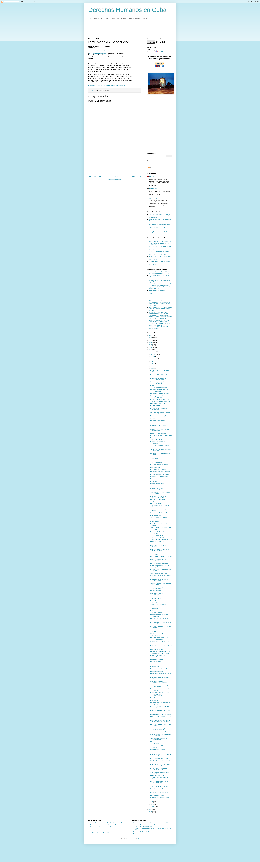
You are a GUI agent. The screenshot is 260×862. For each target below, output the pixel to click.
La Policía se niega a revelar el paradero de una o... (158, 611)
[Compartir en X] (104, 90)
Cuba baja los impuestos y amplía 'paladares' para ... (159, 678)
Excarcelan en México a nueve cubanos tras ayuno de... (158, 496)
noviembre (154, 354)
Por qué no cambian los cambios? (159, 464)
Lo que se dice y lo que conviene (159, 476)
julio (152, 363)
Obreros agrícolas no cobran (158, 486)
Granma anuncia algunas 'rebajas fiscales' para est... (159, 685)
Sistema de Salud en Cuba (157, 199)
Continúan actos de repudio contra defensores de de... (159, 587)
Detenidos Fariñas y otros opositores (160, 714)
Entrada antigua (136, 176)
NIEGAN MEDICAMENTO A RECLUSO (161, 557)
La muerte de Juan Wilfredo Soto (159, 423)
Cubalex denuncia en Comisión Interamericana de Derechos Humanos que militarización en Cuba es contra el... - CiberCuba (160, 303)
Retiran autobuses (155, 481)
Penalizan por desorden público (159, 563)
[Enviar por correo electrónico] (100, 90)
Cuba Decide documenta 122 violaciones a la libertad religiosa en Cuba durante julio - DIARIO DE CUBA (160, 309)
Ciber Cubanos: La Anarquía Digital (160, 513)
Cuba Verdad (153, 176)
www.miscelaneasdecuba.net (97, 53)
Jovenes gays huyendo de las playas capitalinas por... (160, 450)
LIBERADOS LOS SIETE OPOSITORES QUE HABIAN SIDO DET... (160, 505)
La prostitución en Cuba (157, 649)
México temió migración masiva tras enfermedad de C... (160, 457)
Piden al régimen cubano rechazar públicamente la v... (159, 782)
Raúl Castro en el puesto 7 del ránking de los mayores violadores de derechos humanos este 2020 (160, 216)
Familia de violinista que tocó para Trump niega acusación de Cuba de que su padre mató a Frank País (108, 831)
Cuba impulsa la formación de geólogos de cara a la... (158, 738)
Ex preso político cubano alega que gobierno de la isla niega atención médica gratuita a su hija (150, 825)
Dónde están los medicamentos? (142, 834)
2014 (150, 342)
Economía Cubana (154, 188)
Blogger (140, 839)
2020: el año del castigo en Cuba (158, 228)
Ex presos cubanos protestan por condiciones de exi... (159, 619)
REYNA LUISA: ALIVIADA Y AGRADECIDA (157, 542)
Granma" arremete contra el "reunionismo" (158, 489)
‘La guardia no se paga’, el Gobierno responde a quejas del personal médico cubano (160, 224)
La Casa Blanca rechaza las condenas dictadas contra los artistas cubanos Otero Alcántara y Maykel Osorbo (159, 253)
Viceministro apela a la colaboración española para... (160, 493)
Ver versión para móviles (115, 179)
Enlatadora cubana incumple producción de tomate (158, 656)
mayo (152, 368)
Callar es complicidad (156, 591)
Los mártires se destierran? (157, 420)
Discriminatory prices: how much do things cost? (103, 825)
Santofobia (153, 418)
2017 (150, 335)
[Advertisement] (125, 30)
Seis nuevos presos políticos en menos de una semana (159, 382)
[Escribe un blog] (102, 90)
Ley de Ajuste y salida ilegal (158, 416)
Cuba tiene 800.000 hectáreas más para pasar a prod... (160, 765)
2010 (150, 809)
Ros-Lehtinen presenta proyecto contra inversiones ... (159, 638)
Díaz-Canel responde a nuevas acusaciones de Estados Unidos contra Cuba (159, 292)
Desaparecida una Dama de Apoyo (160, 471)
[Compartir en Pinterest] (108, 90)
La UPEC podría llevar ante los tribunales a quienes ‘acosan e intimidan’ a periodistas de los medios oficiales (160, 231)
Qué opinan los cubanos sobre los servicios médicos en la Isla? (150, 823)
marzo (152, 804)
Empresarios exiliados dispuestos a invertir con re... (160, 409)
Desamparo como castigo (157, 795)
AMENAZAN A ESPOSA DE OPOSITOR (157, 553)
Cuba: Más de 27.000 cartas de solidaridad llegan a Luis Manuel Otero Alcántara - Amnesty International (159, 320)
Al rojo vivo (153, 664)
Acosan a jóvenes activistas (158, 604)
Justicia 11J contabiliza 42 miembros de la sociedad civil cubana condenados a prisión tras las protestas (160, 258)
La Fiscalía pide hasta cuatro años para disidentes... (159, 390)
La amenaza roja (155, 467)
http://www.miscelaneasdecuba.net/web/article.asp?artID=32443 (107, 85)
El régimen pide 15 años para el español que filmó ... (159, 375)
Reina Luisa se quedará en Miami (159, 669)
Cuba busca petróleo (156, 515)
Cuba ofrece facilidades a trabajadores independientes (159, 681)
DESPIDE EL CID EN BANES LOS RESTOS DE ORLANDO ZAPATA (160, 785)
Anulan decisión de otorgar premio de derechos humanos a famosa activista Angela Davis (159, 280)
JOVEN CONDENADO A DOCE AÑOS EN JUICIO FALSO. (160, 597)
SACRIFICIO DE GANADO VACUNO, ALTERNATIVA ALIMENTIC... (160, 761)
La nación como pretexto (157, 479)
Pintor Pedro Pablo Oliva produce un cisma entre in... (160, 524)
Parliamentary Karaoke (96, 829)
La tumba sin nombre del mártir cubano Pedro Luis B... (158, 438)
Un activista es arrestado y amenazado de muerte (157, 728)
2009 (150, 812)
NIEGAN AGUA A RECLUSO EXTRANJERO (158, 560)
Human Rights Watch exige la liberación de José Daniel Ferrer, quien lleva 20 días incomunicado (160, 243)
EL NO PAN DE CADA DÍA (157, 406)
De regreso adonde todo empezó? (159, 393)
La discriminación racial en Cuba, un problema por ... (160, 615)
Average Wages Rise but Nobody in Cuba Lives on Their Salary (107, 823)
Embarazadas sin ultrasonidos (158, 469)
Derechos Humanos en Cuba (127, 9)
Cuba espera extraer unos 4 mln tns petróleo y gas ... (160, 630)
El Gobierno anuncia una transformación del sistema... (159, 386)
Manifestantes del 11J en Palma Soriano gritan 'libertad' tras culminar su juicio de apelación (160, 248)
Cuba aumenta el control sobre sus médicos (145, 832)
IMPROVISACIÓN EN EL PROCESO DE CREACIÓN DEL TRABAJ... (160, 652)
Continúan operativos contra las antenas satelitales (159, 594)
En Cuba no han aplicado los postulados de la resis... (158, 378)
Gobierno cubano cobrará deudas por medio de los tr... (160, 583)
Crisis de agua (154, 700)
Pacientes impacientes (156, 671)
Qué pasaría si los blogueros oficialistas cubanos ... (158, 426)
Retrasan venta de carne (157, 483)
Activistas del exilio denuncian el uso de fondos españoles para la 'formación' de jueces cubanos (160, 263)
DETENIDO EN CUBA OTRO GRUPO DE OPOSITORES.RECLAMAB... (160, 721)
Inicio (116, 176)
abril (152, 802)
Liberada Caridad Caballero (158, 433)
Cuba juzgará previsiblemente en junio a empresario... (159, 396)
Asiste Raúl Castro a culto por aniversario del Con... (158, 534)
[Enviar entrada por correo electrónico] (97, 90)
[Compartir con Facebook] (106, 90)
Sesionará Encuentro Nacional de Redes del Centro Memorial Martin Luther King (160, 272)
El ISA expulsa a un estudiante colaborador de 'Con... (158, 769)
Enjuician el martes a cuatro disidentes (161, 435)
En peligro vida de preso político (159, 758)
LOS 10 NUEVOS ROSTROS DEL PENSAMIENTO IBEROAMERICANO (159, 694)
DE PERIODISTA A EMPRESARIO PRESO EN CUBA (159, 549)
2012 (150, 347)
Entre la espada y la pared (157, 531)
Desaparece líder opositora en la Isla (160, 752)
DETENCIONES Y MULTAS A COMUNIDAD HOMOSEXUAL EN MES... (160, 777)
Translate (160, 52)
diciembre (153, 352)
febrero (153, 806)
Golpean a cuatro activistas (157, 749)
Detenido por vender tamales (158, 698)
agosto (153, 361)
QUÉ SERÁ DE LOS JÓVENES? (159, 792)
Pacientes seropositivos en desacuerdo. (157, 442)
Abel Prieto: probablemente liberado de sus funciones (160, 412)
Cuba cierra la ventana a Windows (159, 732)
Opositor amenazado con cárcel (159, 573)
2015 (150, 340)
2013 (150, 345)
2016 (150, 338)
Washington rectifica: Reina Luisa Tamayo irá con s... (159, 634)
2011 (150, 349)
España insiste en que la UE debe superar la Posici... (159, 707)
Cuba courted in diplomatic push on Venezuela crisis (104, 827)
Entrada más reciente (95, 176)
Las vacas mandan (155, 661)
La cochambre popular (156, 659)
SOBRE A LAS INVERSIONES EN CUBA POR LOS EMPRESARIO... (160, 400)
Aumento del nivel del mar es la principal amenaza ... (159, 461)
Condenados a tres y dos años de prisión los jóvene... (159, 798)
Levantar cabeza (155, 666)
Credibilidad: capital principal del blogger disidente (159, 580)
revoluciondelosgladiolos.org (96, 50)
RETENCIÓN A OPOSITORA (158, 403)
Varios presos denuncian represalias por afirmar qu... (160, 703)
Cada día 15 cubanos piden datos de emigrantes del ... (160, 735)
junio (152, 366)
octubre (153, 356)
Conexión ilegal (154, 521)
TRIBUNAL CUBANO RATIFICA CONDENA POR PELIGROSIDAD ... (161, 538)
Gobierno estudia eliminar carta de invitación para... (159, 430)
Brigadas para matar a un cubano (159, 474)
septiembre (154, 359)
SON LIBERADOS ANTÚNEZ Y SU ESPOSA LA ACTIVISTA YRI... (159, 642)
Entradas (152, 168)
